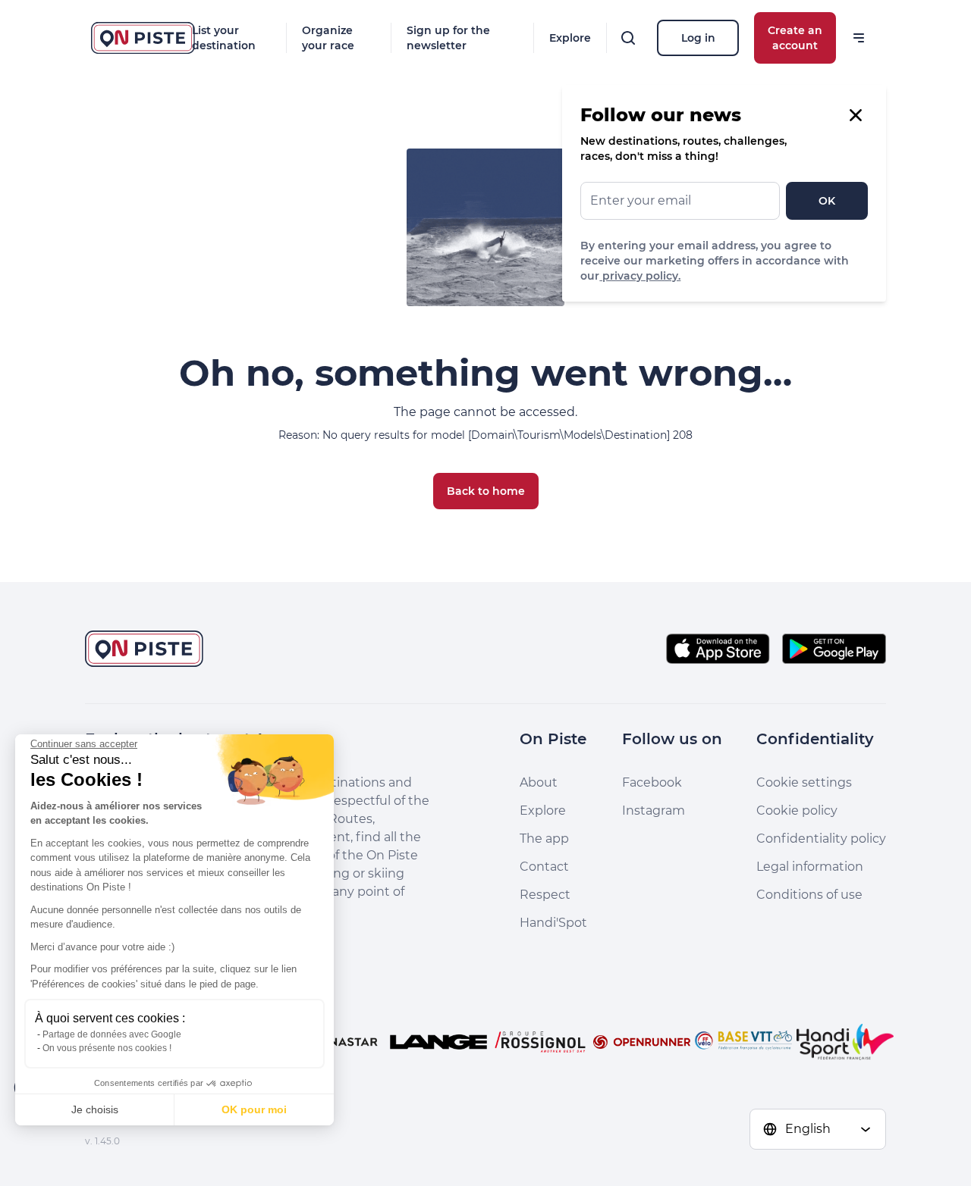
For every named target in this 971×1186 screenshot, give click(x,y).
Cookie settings (804, 782)
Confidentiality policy (821, 838)
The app (544, 838)
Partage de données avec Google (111, 1034)
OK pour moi (254, 1109)
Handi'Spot (553, 922)
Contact (544, 866)
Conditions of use (809, 894)
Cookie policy (796, 810)
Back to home (486, 491)
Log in (698, 38)
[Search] (628, 38)
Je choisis (94, 1109)
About (539, 782)
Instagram (653, 810)
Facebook (652, 782)
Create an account (795, 37)
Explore (570, 38)
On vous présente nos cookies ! (106, 1048)
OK (827, 201)
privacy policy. (639, 276)
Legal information (809, 866)
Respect (545, 894)
